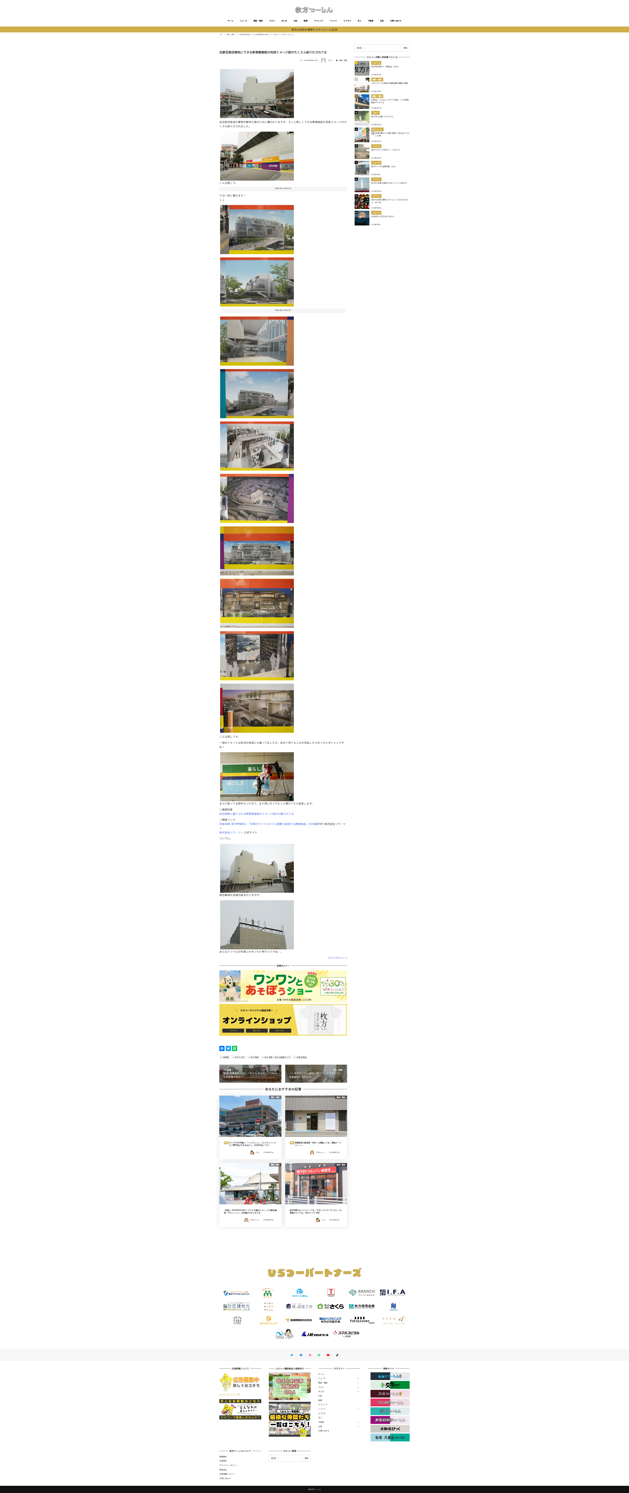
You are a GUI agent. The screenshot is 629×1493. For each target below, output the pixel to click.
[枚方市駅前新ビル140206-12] (257, 497)
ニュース (243, 20)
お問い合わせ (395, 20)
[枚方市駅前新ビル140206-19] (257, 775)
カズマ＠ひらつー (337, 957)
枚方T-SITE (239, 1057)
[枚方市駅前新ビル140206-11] (257, 445)
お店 (295, 20)
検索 (405, 48)
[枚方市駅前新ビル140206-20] (257, 155)
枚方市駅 (254, 1057)
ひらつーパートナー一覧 (229, 1394)
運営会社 (223, 1469)
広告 (382, 20)
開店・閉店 (258, 20)
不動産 (370, 20)
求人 (359, 20)
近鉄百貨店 (301, 1057)
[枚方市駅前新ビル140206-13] (257, 549)
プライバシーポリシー (228, 1465)
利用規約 (223, 1460)
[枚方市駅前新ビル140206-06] (257, 228)
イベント (333, 20)
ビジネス (347, 20)
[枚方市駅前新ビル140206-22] (257, 92)
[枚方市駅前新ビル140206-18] (257, 707)
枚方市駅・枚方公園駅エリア (277, 1057)
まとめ (284, 20)
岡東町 (226, 1057)
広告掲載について (226, 1474)
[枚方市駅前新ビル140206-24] (257, 923)
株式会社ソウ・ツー (231, 832)
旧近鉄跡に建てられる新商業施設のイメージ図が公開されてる (256, 813)
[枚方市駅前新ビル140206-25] (257, 867)
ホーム (230, 20)
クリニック (318, 20)
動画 (305, 20)
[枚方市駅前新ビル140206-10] (257, 392)
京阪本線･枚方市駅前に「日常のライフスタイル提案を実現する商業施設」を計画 (268, 824)
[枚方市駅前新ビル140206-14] (257, 654)
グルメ (272, 20)
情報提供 (223, 1456)
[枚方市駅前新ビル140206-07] (257, 281)
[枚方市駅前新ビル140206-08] (257, 340)
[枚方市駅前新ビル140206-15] (257, 602)
